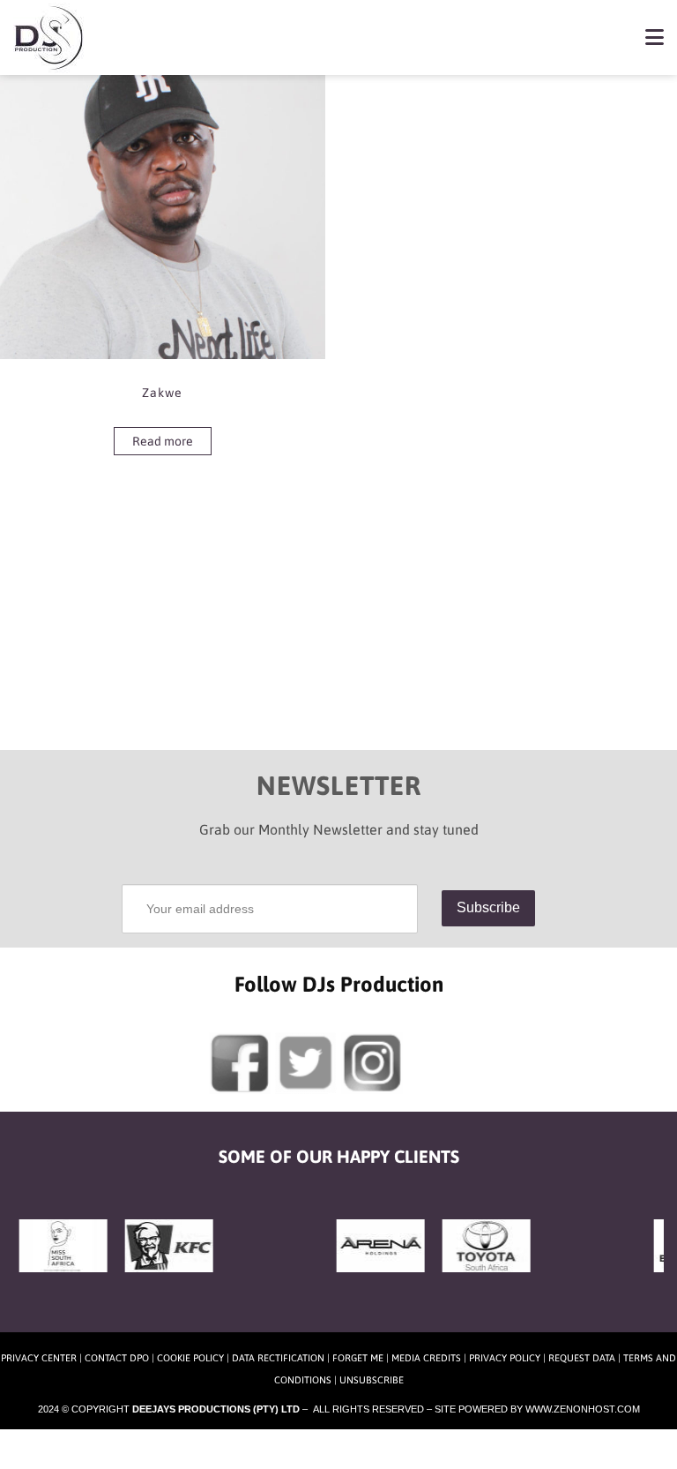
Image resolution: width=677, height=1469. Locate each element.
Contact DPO (117, 1358)
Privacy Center (39, 1358)
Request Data (581, 1358)
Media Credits (426, 1358)
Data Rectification (278, 1358)
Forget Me (357, 1358)
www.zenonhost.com (582, 1409)
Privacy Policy (504, 1358)
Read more (162, 441)
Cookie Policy (190, 1358)
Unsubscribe (371, 1380)
